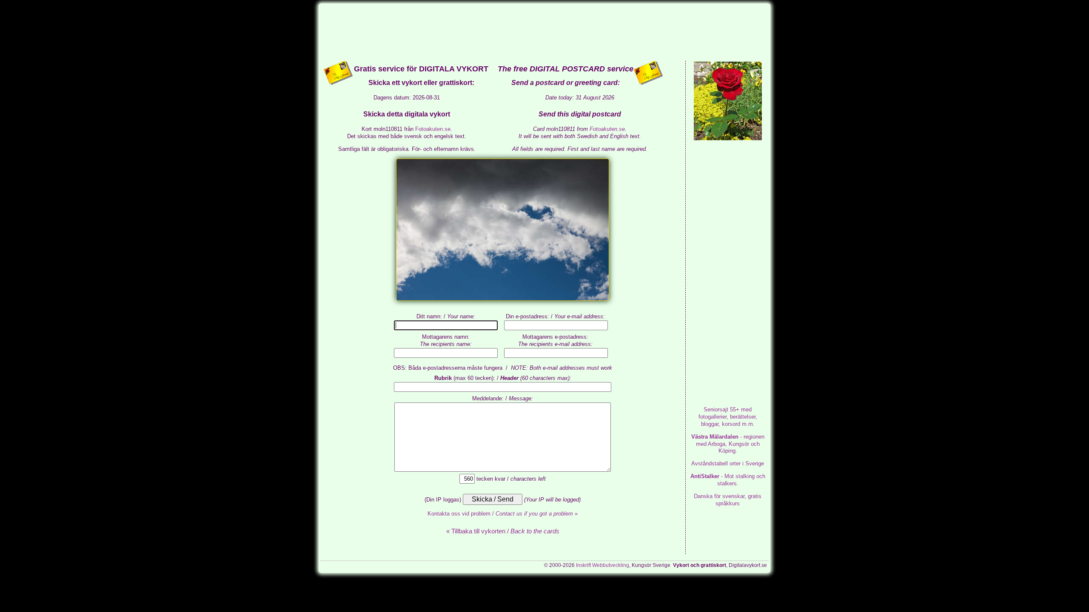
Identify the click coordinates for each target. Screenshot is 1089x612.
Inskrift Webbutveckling (602, 565)
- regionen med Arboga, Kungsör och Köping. (727, 444)
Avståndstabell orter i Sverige (727, 463)
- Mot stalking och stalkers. (727, 480)
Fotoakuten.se (432, 129)
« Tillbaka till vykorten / (502, 531)
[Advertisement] (544, 31)
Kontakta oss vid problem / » (503, 513)
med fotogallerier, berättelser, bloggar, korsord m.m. (727, 416)
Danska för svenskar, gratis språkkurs (727, 500)
